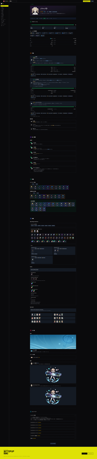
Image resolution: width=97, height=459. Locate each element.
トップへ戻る (53, 443)
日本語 (92, 1)
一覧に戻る (32, 4)
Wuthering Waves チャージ (87, 1)
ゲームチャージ (84, 453)
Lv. (30, 24)
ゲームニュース (90, 453)
